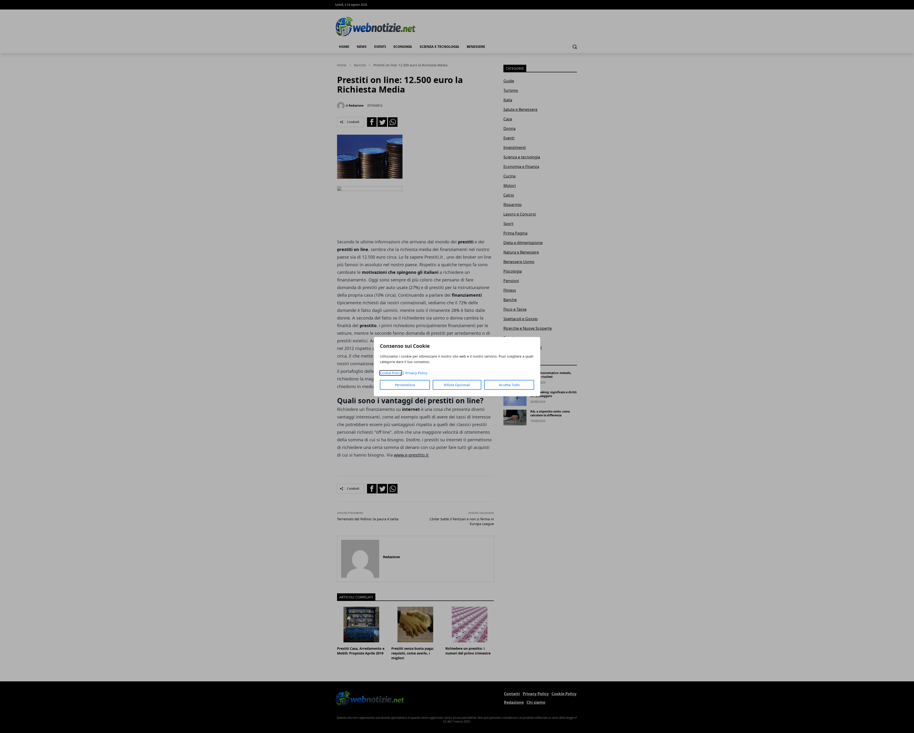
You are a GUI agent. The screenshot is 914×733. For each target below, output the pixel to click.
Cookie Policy (391, 373)
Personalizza (405, 385)
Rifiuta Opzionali (457, 385)
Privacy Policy (416, 373)
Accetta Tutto (509, 385)
